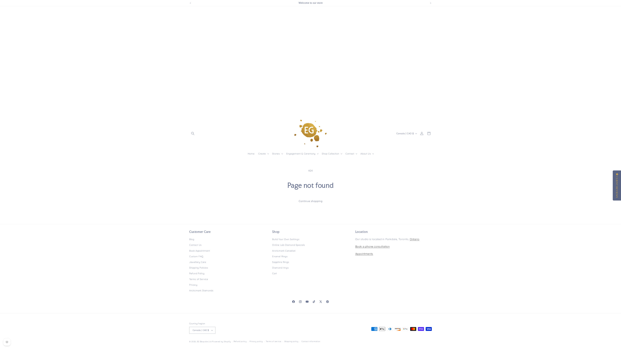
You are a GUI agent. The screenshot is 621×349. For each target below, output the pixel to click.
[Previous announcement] (190, 3)
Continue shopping (310, 201)
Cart (274, 273)
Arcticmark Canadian (283, 250)
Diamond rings (280, 267)
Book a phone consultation (372, 246)
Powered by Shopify (221, 341)
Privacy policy (256, 341)
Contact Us (195, 244)
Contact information (310, 341)
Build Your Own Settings (285, 239)
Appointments (364, 253)
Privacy (193, 284)
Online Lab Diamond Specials (288, 244)
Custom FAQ (196, 256)
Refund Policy (197, 273)
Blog (191, 239)
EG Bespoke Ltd (204, 341)
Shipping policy (291, 341)
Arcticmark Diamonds (201, 290)
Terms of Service (198, 279)
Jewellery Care (197, 262)
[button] (192, 133)
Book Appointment (199, 250)
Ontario (414, 239)
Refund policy (240, 341)
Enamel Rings (280, 256)
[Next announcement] (430, 3)
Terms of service (273, 341)
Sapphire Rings (280, 262)
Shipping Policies (198, 267)
